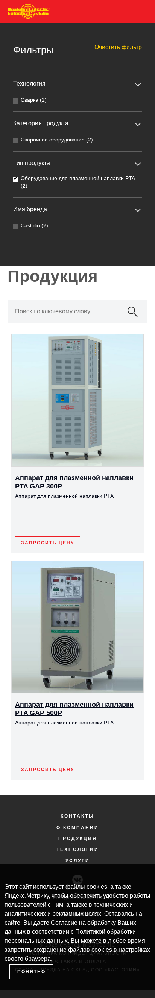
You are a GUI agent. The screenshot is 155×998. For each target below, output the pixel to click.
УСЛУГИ (77, 860)
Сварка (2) (34, 100)
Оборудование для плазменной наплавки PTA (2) (78, 182)
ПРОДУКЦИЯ (77, 838)
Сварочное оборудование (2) (57, 140)
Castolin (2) (34, 225)
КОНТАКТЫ (77, 816)
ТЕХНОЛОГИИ (77, 849)
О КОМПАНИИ (77, 827)
